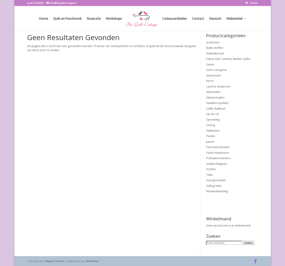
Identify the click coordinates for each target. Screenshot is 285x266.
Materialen (213, 92)
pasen (210, 141)
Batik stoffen (214, 48)
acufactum (213, 42)
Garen (210, 64)
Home (43, 19)
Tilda (209, 175)
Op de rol (212, 114)
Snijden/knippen (216, 164)
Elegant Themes (54, 261)
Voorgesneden (216, 180)
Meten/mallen (215, 97)
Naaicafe (94, 19)
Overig (210, 125)
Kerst (210, 81)
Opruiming (213, 119)
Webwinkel (234, 19)
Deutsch (215, 19)
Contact (198, 19)
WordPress (92, 261)
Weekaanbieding (217, 191)
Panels (210, 136)
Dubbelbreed (215, 53)
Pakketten (213, 130)
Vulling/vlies (214, 186)
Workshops (114, 19)
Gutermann (213, 75)
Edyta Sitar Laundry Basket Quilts (228, 59)
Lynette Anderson (218, 86)
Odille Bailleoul (215, 108)
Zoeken (248, 242)
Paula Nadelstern (217, 152)
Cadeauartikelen (174, 19)
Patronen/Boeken (218, 147)
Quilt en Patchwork (67, 19)
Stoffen (211, 169)
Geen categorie (216, 70)
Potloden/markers (218, 158)
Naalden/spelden (217, 103)
